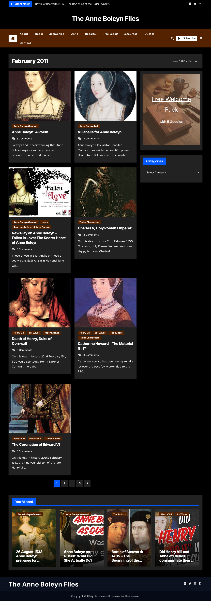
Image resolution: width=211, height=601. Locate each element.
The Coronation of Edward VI (36, 444)
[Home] (13, 38)
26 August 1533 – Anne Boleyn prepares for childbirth (30, 558)
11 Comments (24, 350)
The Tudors (116, 332)
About (24, 34)
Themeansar (132, 596)
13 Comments (91, 138)
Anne (75, 34)
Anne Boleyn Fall (88, 126)
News (45, 222)
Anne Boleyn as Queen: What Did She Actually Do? (78, 556)
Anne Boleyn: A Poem (30, 132)
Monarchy (35, 438)
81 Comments (91, 355)
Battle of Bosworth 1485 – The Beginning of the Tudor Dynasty (127, 558)
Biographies (56, 34)
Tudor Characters (89, 222)
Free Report (111, 34)
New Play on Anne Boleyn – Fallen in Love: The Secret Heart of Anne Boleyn (39, 238)
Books (39, 34)
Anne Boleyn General (25, 126)
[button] (201, 38)
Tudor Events (51, 332)
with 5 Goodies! (171, 121)
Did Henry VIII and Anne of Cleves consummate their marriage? (175, 558)
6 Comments (24, 138)
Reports (90, 34)
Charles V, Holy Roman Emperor (105, 228)
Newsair (115, 596)
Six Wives (34, 332)
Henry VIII (19, 332)
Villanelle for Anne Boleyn (99, 132)
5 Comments (24, 249)
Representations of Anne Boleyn (32, 227)
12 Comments (91, 234)
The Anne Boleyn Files (105, 19)
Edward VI (19, 438)
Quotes (149, 34)
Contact (25, 43)
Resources (130, 34)
